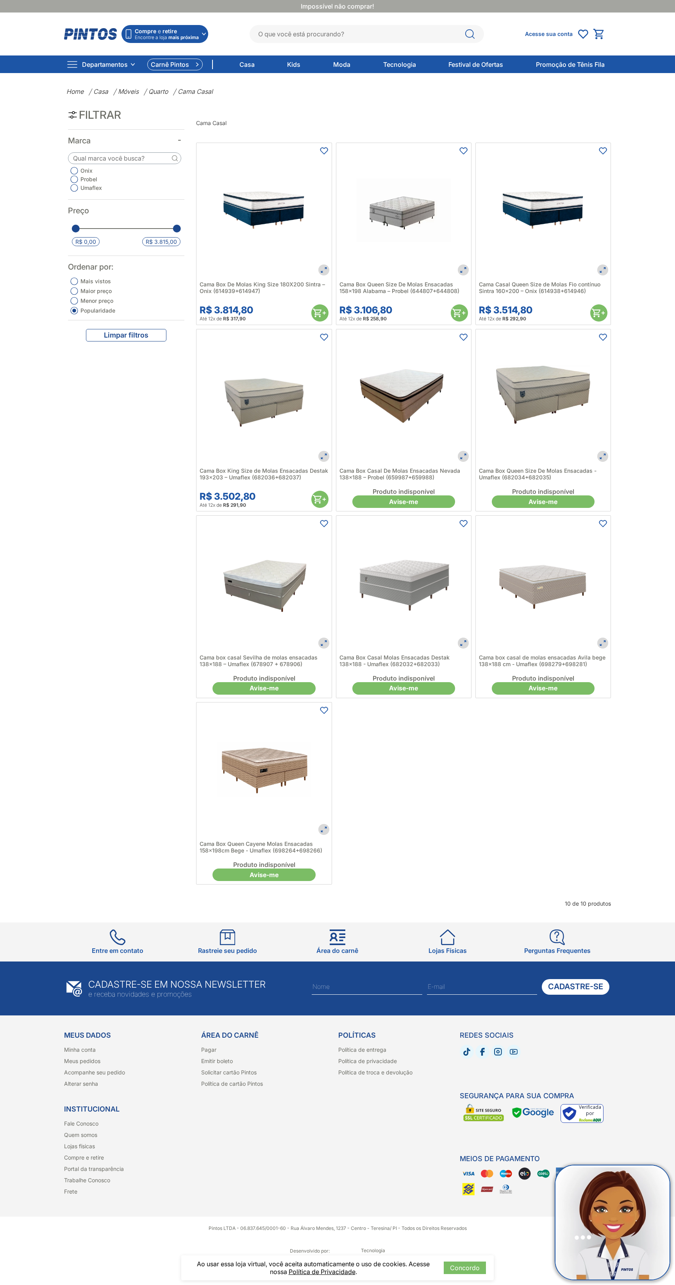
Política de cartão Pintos (232, 1083)
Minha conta (80, 1049)
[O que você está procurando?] (470, 34)
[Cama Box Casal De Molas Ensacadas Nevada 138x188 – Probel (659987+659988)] (403, 396)
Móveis (128, 91)
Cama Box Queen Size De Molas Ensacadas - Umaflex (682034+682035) (537, 474)
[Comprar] (320, 313)
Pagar (208, 1049)
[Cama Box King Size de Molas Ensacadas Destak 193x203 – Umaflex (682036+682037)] (263, 396)
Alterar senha (81, 1083)
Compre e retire (84, 1157)
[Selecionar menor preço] (76, 228)
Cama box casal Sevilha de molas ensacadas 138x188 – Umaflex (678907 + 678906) (259, 660)
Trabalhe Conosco (87, 1180)
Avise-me (403, 502)
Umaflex (91, 187)
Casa (100, 91)
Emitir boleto (217, 1061)
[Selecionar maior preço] (176, 228)
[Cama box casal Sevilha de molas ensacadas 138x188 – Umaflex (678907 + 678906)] (263, 583)
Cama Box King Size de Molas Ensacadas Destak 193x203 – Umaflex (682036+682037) (264, 474)
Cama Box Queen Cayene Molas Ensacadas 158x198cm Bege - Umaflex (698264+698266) (261, 847)
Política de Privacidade (322, 1272)
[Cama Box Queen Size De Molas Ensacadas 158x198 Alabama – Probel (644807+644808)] (403, 210)
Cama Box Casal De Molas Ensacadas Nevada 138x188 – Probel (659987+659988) (399, 474)
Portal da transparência (94, 1168)
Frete (70, 1191)
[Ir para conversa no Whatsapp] (612, 1222)
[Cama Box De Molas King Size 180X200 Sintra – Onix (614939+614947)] (263, 210)
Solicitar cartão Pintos (229, 1072)
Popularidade (97, 310)
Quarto (158, 91)
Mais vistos (95, 281)
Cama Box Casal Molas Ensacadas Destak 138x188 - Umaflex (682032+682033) (394, 660)
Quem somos (80, 1134)
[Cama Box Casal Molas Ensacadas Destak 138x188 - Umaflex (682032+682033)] (403, 583)
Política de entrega (362, 1049)
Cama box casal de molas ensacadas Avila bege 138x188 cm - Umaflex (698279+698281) (542, 660)
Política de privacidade (367, 1061)
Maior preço (96, 291)
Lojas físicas (79, 1146)
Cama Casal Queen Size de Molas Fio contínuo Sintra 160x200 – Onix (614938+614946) (539, 287)
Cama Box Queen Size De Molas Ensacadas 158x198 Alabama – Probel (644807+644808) (399, 287)
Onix (86, 170)
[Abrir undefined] (582, 34)
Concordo (465, 1268)
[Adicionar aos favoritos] (324, 151)
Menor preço (96, 300)
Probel (88, 179)
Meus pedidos (82, 1061)
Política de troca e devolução (375, 1072)
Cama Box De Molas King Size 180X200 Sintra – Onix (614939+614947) (262, 287)
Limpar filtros (126, 335)
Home (75, 91)
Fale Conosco (81, 1123)
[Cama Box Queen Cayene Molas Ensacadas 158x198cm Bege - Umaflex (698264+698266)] (263, 769)
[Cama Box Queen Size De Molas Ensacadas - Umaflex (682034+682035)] (543, 396)
